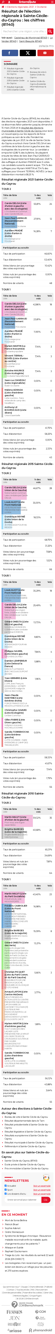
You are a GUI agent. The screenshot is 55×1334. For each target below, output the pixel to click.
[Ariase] (15, 1330)
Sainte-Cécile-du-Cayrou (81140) (21, 1160)
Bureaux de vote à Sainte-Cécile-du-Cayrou (38, 75)
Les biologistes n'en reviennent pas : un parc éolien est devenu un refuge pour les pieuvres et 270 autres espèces (29, 1267)
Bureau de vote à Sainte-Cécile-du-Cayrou (26, 1117)
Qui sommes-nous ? (11, 1287)
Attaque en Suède (14, 1247)
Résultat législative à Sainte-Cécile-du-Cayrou (28, 1131)
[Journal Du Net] (15, 1318)
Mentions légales (21, 1296)
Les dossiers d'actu (16, 1193)
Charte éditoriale (36, 1287)
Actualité (11, 1185)
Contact (11, 1290)
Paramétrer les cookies (32, 1293)
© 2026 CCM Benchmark (27, 1299)
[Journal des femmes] (15, 1312)
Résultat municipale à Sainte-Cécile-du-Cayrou (29, 1142)
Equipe (25, 1287)
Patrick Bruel (11, 1224)
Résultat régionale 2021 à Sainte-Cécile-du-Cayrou (16, 71)
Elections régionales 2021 (20, 7)
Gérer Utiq (48, 1293)
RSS (32, 1290)
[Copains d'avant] (15, 1324)
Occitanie (42, 7)
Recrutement (42, 1290)
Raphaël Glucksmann (16, 1251)
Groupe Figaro (35, 1296)
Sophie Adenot (12, 1228)
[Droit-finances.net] (40, 1318)
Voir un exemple (42, 1185)
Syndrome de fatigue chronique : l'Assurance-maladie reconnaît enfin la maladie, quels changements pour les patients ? (28, 1240)
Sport (10, 1189)
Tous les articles (22, 1290)
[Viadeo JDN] (40, 1324)
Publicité (48, 1287)
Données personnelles (12, 1293)
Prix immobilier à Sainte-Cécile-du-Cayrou (26, 1168)
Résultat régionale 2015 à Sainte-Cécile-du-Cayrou (16, 80)
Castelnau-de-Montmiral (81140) (30, 37)
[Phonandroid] (40, 1330)
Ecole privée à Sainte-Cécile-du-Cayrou (25, 1164)
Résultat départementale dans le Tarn (24, 1120)
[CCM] (40, 1312)
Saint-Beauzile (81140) (30, 41)
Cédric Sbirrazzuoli (14, 1232)
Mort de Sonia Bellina (16, 1220)
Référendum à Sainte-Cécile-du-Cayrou (25, 1146)
